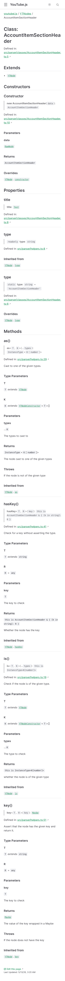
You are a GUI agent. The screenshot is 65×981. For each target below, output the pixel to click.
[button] (6, 5)
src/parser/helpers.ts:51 (31, 819)
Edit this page (14, 969)
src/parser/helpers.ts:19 (31, 677)
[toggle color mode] (49, 4)
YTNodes (25, 13)
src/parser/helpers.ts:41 (31, 526)
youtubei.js (10, 13)
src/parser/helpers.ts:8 (31, 248)
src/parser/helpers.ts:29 (32, 359)
